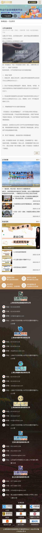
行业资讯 (12, 21)
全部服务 (33, 2)
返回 (36, 153)
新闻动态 (4, 21)
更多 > (38, 160)
